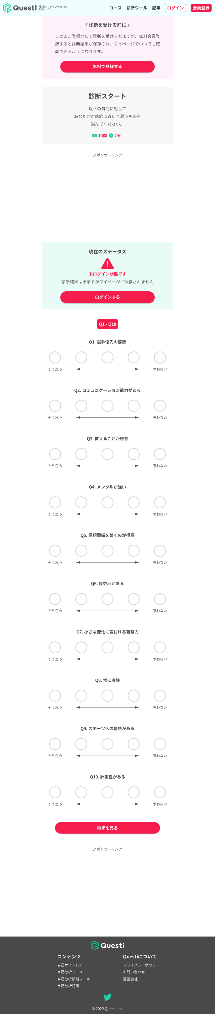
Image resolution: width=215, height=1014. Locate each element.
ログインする (107, 297)
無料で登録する (107, 66)
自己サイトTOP (70, 965)
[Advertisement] (107, 197)
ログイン (175, 8)
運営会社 (130, 979)
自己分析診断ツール (73, 979)
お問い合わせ (134, 972)
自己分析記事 (68, 986)
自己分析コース (70, 972)
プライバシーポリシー (141, 965)
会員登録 (201, 8)
